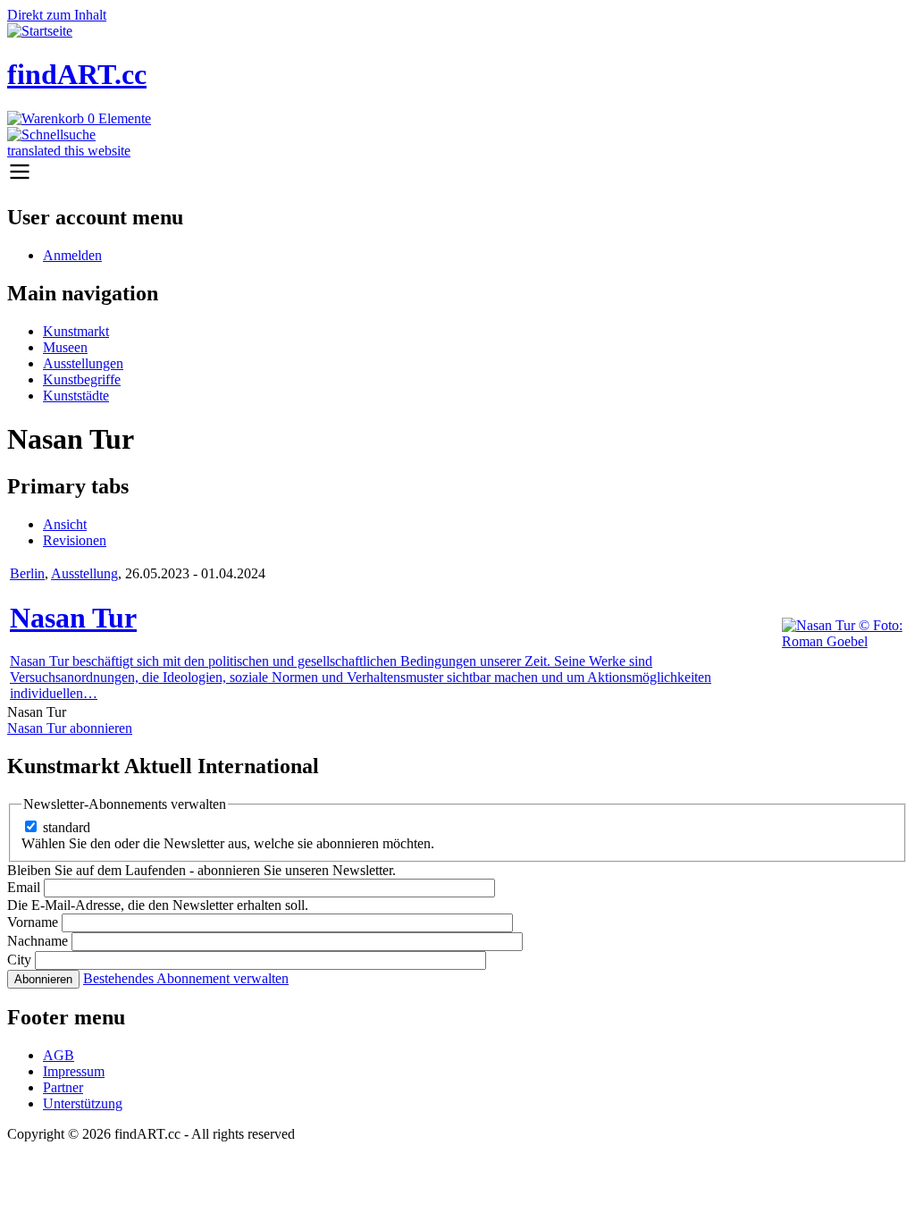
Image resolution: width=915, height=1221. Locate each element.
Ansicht (65, 524)
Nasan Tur (73, 618)
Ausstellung (84, 573)
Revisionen (74, 540)
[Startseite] (39, 30)
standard (66, 827)
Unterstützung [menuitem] (82, 1103)
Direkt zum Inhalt (56, 14)
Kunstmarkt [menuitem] (76, 331)
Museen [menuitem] (65, 347)
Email (23, 887)
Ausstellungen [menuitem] (83, 363)
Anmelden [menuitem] (72, 255)
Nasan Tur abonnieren (69, 728)
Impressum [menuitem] (74, 1071)
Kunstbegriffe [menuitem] (82, 379)
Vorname (32, 922)
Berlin (27, 573)
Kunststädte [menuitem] (76, 395)
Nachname (37, 940)
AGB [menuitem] (58, 1055)
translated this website (68, 150)
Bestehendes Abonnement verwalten (186, 978)
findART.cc (77, 74)
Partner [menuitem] (63, 1087)
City (19, 959)
